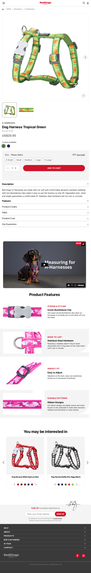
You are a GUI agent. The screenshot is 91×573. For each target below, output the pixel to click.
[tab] (45, 184)
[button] (83, 95)
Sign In (87, 3)
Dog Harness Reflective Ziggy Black (65, 477)
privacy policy (58, 518)
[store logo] (45, 3)
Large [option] (38, 160)
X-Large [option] (47, 160)
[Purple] (32, 484)
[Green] (4, 146)
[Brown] (21, 484)
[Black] (59, 484)
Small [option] (18, 160)
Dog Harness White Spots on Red (25, 477)
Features (6, 201)
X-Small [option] (9, 160)
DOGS (9, 9)
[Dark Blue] (8, 146)
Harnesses (18, 9)
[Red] (18, 484)
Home (3, 9)
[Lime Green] (73, 484)
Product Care (8, 218)
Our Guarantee (9, 224)
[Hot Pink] (69, 484)
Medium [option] (28, 160)
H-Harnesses (29, 9)
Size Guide (81, 155)
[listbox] (45, 160)
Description (8, 184)
